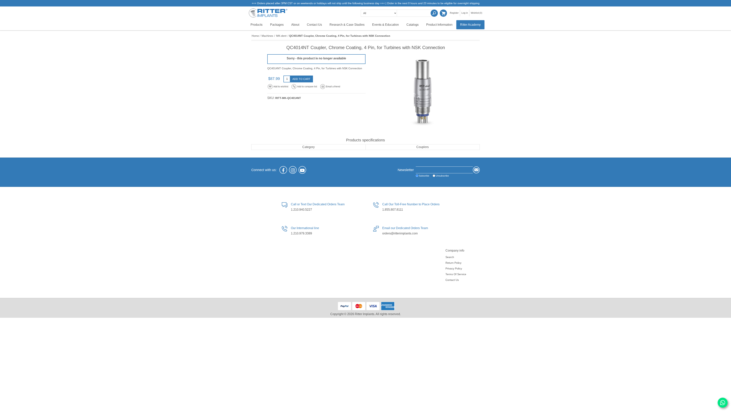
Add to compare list (307, 86)
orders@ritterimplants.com (400, 233)
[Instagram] (293, 170)
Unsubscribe (442, 175)
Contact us (452, 279)
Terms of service (455, 274)
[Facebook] (283, 170)
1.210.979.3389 (301, 233)
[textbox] (416, 13)
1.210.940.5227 (301, 209)
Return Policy (453, 262)
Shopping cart (443, 13)
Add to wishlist (280, 86)
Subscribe (424, 175)
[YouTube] (302, 170)
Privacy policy (453, 268)
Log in (464, 13)
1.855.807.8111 (392, 209)
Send (476, 169)
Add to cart (301, 78)
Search (434, 13)
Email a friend (333, 86)
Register (454, 13)
